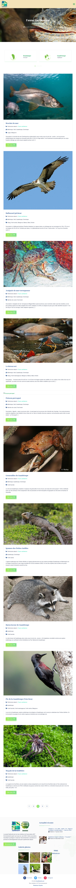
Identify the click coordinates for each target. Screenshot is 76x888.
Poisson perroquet (13, 398)
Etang (9, 222)
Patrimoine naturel (35, 27)
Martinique (62, 56)
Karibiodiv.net (40, 881)
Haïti (26, 56)
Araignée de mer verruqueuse (18, 291)
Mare (29, 222)
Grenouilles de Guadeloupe (17, 475)
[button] (35, 66)
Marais (25, 222)
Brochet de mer (12, 123)
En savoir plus (9, 844)
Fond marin (20, 300)
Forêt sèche (14, 222)
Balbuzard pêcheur (14, 213)
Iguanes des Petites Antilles (17, 548)
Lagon (9, 132)
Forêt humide (11, 485)
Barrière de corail (12, 300)
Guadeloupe (19, 129)
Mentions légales (38, 885)
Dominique (26, 129)
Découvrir (10, 145)
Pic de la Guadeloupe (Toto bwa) (19, 699)
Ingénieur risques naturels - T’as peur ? (59, 837)
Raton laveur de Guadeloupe (17, 625)
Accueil (27, 27)
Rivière (32, 222)
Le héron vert (11, 366)
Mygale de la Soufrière (15, 771)
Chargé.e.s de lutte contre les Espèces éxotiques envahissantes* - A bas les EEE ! (60, 829)
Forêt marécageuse (16, 375)
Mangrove (13, 132)
